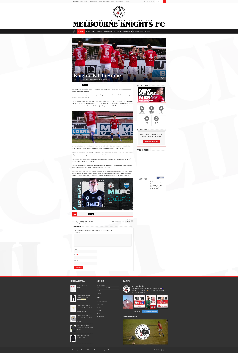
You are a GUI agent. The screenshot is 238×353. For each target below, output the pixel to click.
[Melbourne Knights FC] (119, 16)
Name (76, 249)
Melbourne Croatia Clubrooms (106, 1)
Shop (148, 31)
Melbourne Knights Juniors (104, 31)
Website (76, 260)
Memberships (93, 1)
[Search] (164, 1)
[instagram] (153, 2)
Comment (77, 232)
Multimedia (127, 31)
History (118, 31)
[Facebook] (146, 2)
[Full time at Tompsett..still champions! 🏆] (139, 302)
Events (99, 307)
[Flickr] (149, 2)
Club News (87, 71)
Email (76, 255)
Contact (127, 1)
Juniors (99, 310)
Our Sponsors (119, 1)
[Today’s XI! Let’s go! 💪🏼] (151, 302)
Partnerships (100, 316)
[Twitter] (148, 2)
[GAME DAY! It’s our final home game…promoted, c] (162, 302)
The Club (90, 31)
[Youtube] (151, 2)
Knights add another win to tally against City (84, 221)
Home (74, 31)
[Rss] (144, 2)
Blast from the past (102, 301)
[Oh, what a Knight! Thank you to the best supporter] (128, 302)
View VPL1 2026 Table (151, 141)
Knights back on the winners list (121, 221)
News (81, 31)
